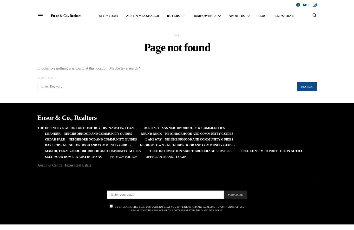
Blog (262, 16)
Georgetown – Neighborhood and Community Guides (187, 145)
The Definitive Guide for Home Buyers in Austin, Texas (86, 128)
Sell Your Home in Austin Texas (73, 157)
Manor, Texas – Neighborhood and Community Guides (93, 151)
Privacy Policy (123, 157)
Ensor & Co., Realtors (66, 16)
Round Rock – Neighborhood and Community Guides (187, 133)
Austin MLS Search (142, 16)
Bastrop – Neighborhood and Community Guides (88, 145)
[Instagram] (315, 5)
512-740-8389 (108, 16)
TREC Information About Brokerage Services (190, 151)
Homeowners (204, 16)
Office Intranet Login (166, 157)
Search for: (45, 78)
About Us (237, 16)
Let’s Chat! (285, 16)
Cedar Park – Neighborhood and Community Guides (91, 139)
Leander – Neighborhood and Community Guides (88, 133)
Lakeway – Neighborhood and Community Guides (189, 139)
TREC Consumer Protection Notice (271, 151)
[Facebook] (298, 5)
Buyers (173, 16)
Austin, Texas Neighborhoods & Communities (184, 128)
